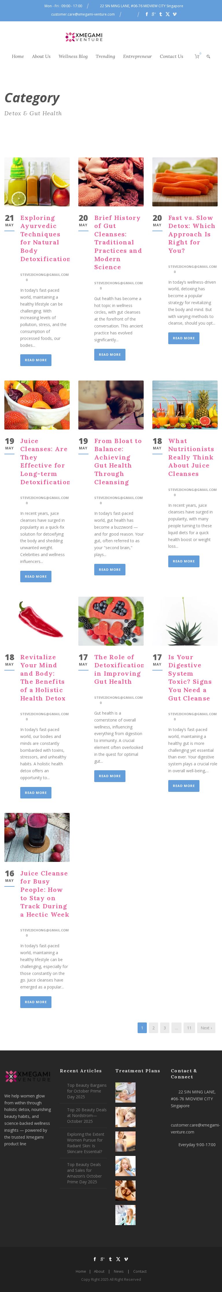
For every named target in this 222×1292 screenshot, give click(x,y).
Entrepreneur (137, 56)
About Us (41, 56)
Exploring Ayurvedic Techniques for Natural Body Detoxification (45, 238)
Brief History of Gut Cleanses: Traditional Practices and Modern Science (118, 242)
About (99, 1271)
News (119, 1271)
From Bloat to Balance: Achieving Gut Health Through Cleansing (118, 461)
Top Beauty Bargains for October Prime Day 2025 (87, 1090)
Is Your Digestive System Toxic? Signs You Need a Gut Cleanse (190, 677)
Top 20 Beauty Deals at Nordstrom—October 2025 (87, 1115)
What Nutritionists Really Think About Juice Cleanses (191, 457)
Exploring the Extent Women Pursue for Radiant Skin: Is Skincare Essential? (85, 1142)
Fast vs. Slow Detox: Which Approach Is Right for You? (192, 234)
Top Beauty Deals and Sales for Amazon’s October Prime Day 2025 (84, 1173)
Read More (36, 360)
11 (189, 1028)
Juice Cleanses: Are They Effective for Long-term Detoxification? (47, 461)
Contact (140, 1271)
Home (18, 56)
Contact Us (171, 56)
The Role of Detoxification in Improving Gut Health (119, 669)
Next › (206, 1028)
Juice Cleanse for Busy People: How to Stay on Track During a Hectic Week (44, 893)
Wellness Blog (73, 56)
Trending (105, 56)
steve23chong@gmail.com (44, 274)
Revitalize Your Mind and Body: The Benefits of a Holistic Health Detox (43, 677)
